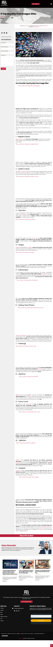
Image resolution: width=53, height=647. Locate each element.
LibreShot (29, 396)
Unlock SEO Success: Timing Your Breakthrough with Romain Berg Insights (42, 571)
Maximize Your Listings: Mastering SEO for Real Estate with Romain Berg (26, 571)
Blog (1, 612)
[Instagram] (16, 610)
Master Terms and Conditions (27, 636)
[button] (2, 33)
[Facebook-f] (18, 610)
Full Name (3, 42)
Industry (2, 610)
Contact (2, 620)
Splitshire (18, 460)
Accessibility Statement (39, 636)
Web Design (36, 25)
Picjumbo (24, 214)
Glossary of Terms (4, 616)
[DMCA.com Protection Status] (4, 638)
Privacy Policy (4, 636)
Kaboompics (44, 273)
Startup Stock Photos (21, 335)
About (2, 614)
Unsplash (18, 470)
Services (2, 608)
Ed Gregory (29, 247)
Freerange (40, 368)
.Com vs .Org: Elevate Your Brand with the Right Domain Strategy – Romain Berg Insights (10, 571)
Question (3, 55)
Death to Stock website (23, 171)
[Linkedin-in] (14, 610)
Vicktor (34, 238)
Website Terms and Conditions (13, 636)
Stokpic (17, 247)
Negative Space (19, 139)
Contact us (40, 529)
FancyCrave (28, 404)
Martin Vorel (19, 395)
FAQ (1, 618)
